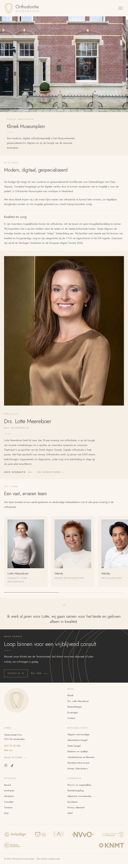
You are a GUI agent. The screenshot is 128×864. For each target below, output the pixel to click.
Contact (71, 718)
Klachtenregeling (75, 790)
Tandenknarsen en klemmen (81, 757)
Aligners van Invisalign (78, 734)
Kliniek (70, 695)
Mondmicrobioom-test (78, 763)
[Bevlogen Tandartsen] (12, 845)
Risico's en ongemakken (79, 785)
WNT (70, 813)
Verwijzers (9, 796)
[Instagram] (5, 765)
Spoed (7, 785)
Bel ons (36, 673)
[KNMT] (111, 845)
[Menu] (120, 8)
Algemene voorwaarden (79, 796)
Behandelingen (74, 706)
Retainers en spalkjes (77, 751)
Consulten (9, 802)
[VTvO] (113, 834)
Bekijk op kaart (15, 757)
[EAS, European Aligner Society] (59, 834)
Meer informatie (15, 472)
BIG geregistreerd (50, 472)
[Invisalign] (15, 834)
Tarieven (8, 807)
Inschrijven (9, 790)
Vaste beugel (74, 746)
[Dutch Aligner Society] (40, 834)
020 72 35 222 (12, 745)
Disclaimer (72, 802)
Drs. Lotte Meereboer (78, 701)
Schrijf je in (16, 673)
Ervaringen (72, 712)
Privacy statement (75, 807)
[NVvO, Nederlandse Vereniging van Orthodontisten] (83, 834)
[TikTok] (12, 765)
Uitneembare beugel (77, 740)
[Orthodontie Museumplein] (22, 8)
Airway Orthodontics (77, 768)
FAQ (6, 813)
